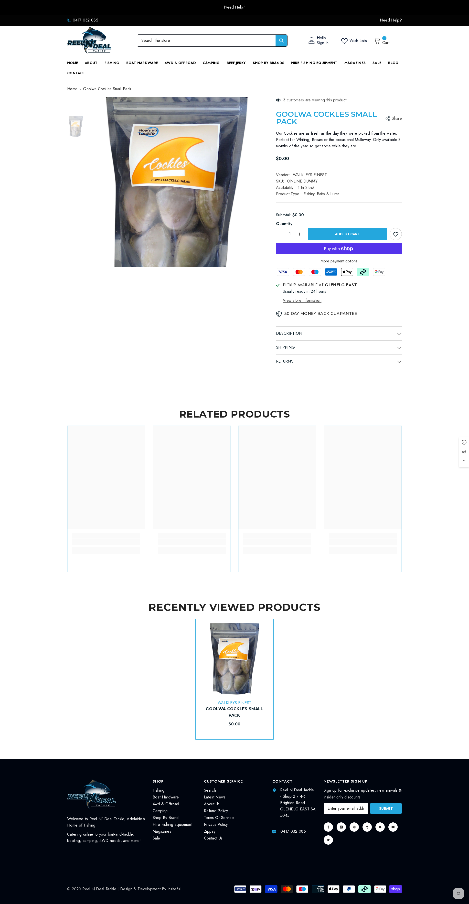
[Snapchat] (380, 827)
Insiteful (174, 889)
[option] (234, 7)
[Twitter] (328, 840)
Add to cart (346, 234)
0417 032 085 (85, 20)
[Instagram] (341, 827)
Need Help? (234, 7)
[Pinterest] (354, 827)
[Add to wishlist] (396, 234)
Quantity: (285, 223)
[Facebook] (328, 827)
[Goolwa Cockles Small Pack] (234, 658)
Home (72, 89)
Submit (386, 808)
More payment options (338, 261)
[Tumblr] (367, 827)
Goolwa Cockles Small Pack (234, 712)
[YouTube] (393, 827)
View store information (302, 300)
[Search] (212, 40)
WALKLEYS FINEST (310, 175)
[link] (106, 541)
